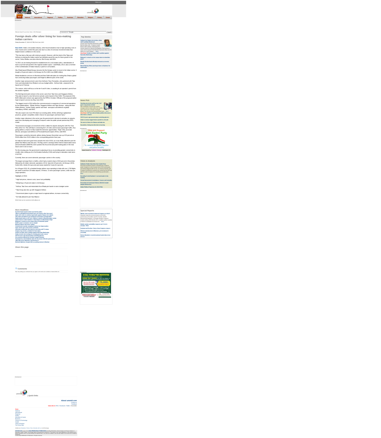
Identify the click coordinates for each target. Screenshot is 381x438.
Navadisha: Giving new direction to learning (92, 125)
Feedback (74, 404)
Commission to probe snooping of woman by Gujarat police (31, 226)
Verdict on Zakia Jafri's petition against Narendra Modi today (32, 232)
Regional (17, 414)
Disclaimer (23, 428)
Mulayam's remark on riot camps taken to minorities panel (31, 221)
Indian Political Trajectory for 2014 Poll (91, 187)
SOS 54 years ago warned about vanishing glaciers (29, 235)
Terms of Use (30, 428)
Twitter (68, 406)
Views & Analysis (19, 423)
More (97, 51)
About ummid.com (69, 401)
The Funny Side (19, 425)
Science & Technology (21, 420)
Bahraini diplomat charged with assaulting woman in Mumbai (32, 242)
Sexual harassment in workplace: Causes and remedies (96, 180)
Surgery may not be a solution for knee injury (28, 231)
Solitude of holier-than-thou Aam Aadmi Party (93, 164)
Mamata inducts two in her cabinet (25, 224)
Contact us (74, 402)
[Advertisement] (63, 25)
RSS (57, 406)
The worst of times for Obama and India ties (92, 122)
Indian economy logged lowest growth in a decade (94, 120)
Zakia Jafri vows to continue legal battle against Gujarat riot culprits (34, 215)
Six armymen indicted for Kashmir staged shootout (29, 237)
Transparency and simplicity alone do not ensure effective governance (35, 239)
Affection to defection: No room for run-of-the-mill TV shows (32, 229)
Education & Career (20, 417)
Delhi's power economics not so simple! (26, 223)
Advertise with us (37, 428)
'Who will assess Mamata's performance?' (27, 240)
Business (17, 419)
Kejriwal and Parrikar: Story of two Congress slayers (95, 228)
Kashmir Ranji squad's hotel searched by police (28, 212)
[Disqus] (45, 297)
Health (17, 422)
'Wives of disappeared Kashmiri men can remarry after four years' (34, 213)
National (17, 411)
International (18, 412)
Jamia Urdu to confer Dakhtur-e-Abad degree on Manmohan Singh (33, 219)
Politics (17, 415)
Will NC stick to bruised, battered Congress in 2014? (95, 213)
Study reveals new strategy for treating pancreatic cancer (31, 234)
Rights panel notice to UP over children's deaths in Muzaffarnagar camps (35, 218)
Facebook (62, 406)
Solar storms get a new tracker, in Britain (26, 227)
